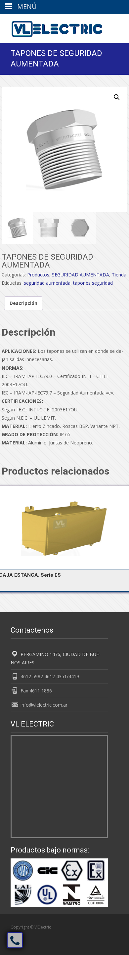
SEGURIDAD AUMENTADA (80, 274)
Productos (38, 274)
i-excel (77, 934)
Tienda (119, 274)
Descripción (23, 303)
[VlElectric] (51, 27)
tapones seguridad (93, 283)
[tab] (23, 303)
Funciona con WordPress (34, 934)
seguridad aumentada (47, 283)
